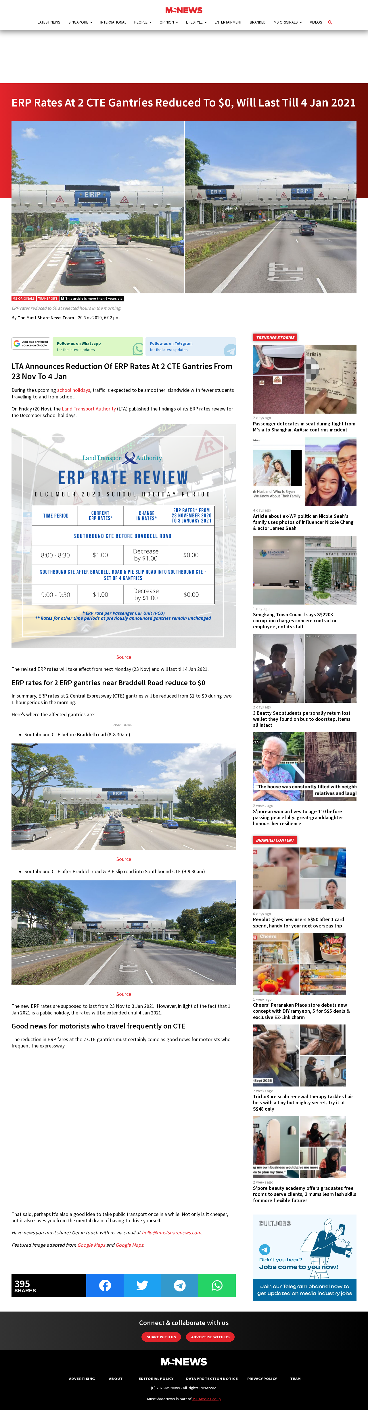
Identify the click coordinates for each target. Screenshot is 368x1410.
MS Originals (286, 22)
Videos (316, 22)
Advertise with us (210, 1337)
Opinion (167, 22)
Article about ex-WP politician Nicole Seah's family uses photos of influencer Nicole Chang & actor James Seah (303, 522)
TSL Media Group (206, 1398)
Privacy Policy (262, 1378)
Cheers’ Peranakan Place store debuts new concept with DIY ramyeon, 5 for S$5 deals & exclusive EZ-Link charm (301, 1011)
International (113, 22)
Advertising (82, 1378)
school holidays (73, 390)
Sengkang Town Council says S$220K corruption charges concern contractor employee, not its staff (295, 620)
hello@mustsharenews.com (171, 1232)
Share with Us (161, 1337)
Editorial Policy (156, 1378)
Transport (47, 298)
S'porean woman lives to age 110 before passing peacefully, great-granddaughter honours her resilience (298, 817)
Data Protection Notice (212, 1378)
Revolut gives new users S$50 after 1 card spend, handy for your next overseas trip (298, 922)
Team (295, 1378)
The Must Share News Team (46, 317)
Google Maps (91, 1245)
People (140, 22)
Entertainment (228, 22)
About (116, 1378)
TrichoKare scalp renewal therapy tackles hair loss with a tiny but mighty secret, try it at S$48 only (303, 1102)
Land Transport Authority (89, 409)
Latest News (49, 22)
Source (123, 657)
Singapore (78, 22)
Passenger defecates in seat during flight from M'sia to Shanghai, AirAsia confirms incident (304, 427)
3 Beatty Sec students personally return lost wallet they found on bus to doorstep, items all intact (301, 719)
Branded (258, 22)
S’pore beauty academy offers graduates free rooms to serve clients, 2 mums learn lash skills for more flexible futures (304, 1194)
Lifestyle (194, 22)
